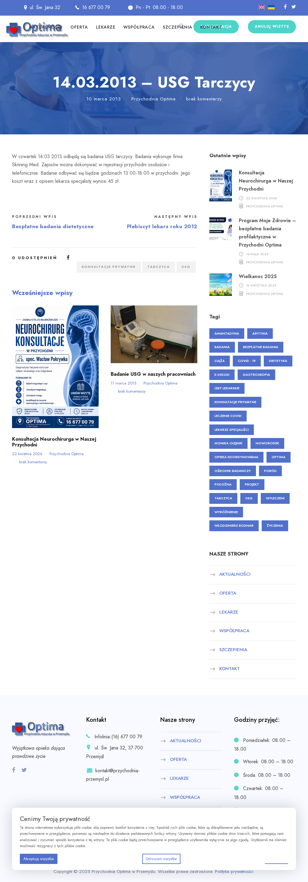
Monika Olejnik (228, 443)
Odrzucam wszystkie (161, 859)
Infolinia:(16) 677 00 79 (118, 736)
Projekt (252, 484)
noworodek (267, 443)
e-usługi (221, 374)
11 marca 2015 (123, 383)
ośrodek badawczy (232, 470)
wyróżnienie (226, 512)
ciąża (219, 360)
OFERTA (79, 27)
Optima (278, 457)
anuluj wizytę (272, 26)
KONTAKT (211, 27)
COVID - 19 (247, 360)
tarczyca (158, 266)
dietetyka (278, 360)
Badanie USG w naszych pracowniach (153, 374)
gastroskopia (256, 374)
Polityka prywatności (234, 871)
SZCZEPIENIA (177, 27)
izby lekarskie (226, 388)
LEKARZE (106, 27)
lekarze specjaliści (231, 429)
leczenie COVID (228, 415)
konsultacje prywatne (109, 266)
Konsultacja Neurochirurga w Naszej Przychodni (54, 442)
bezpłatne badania (260, 347)
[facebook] (285, 6)
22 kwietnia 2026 (27, 454)
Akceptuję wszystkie (38, 859)
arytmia (260, 333)
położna (223, 484)
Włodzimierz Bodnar (234, 525)
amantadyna (226, 333)
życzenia (275, 525)
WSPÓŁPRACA (139, 27)
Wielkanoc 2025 (258, 276)
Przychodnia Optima (153, 99)
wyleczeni (275, 498)
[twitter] (293, 6)
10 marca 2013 (103, 99)
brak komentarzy (204, 99)
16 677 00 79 (96, 7)
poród (270, 470)
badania (222, 347)
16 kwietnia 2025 (261, 285)
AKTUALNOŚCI (46, 27)
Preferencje (276, 858)
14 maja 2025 (257, 253)
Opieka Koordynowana (236, 457)
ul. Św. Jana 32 (45, 7)
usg (186, 266)
